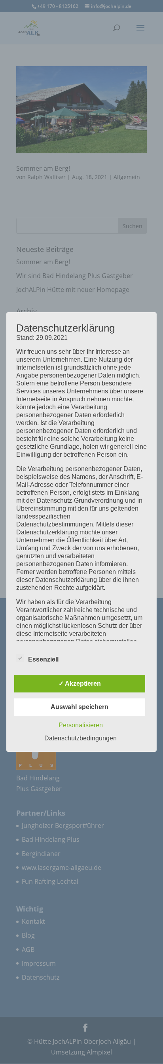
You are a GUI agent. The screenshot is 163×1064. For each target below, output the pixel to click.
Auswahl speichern (79, 707)
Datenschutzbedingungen (80, 738)
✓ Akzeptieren (80, 683)
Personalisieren (81, 725)
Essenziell (43, 659)
